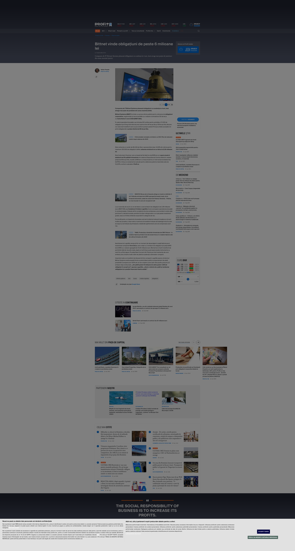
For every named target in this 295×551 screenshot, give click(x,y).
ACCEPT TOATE (263, 531)
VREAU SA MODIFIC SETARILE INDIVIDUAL (262, 537)
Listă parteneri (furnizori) (133, 534)
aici (98, 535)
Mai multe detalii (14, 528)
